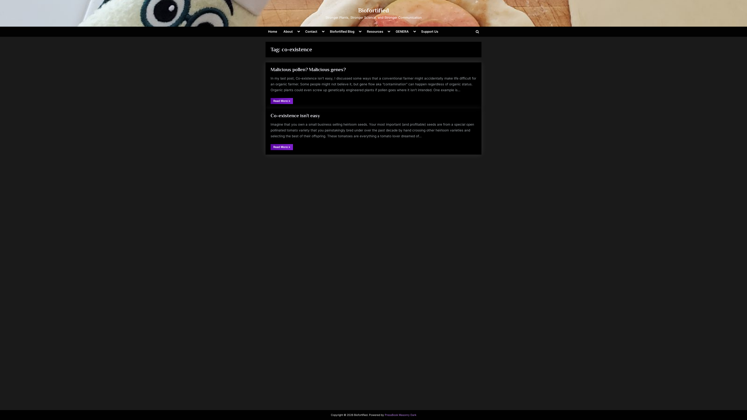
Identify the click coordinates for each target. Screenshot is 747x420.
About (288, 31)
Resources (375, 31)
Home (272, 31)
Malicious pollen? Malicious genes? (308, 69)
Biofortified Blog (342, 31)
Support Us (429, 31)
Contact (311, 31)
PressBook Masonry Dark (400, 414)
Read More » (283, 101)
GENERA (402, 31)
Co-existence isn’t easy (295, 115)
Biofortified (373, 10)
